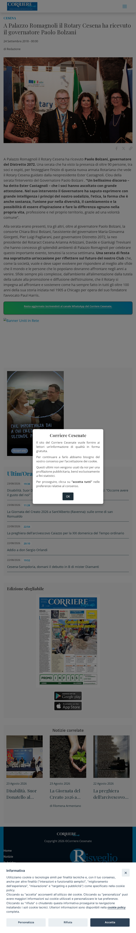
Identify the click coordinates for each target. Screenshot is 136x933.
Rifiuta (68, 922)
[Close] (126, 873)
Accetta (110, 922)
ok (68, 496)
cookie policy (116, 907)
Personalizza (26, 922)
